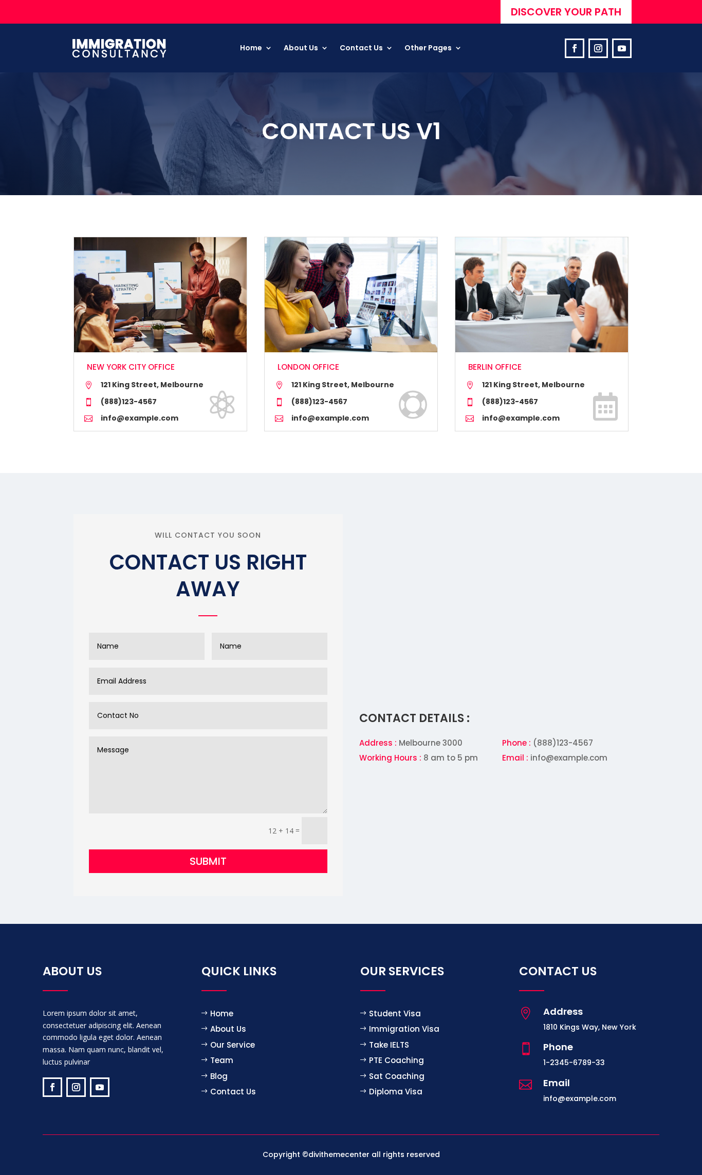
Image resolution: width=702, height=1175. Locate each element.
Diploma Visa (395, 1091)
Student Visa (395, 1013)
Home (251, 48)
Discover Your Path (566, 12)
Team (221, 1060)
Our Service (232, 1044)
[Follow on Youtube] (622, 48)
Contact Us (233, 1091)
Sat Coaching (396, 1076)
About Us (228, 1029)
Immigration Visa (404, 1029)
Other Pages (428, 48)
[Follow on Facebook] (574, 48)
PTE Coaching (396, 1060)
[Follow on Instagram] (598, 48)
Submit (208, 861)
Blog (219, 1076)
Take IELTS (389, 1044)
